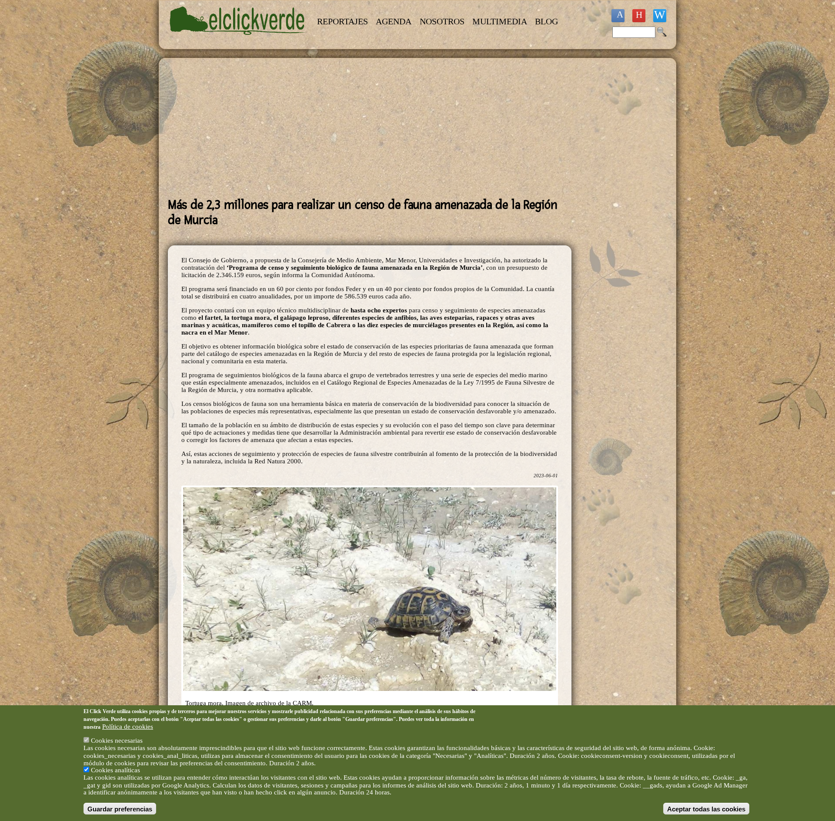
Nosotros (442, 21)
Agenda (393, 21)
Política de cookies (127, 726)
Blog (546, 21)
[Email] (659, 15)
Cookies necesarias (117, 740)
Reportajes (342, 21)
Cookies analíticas (115, 770)
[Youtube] (638, 15)
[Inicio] (238, 40)
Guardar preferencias (119, 808)
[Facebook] (618, 15)
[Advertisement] (369, 128)
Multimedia (499, 21)
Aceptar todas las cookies (706, 808)
